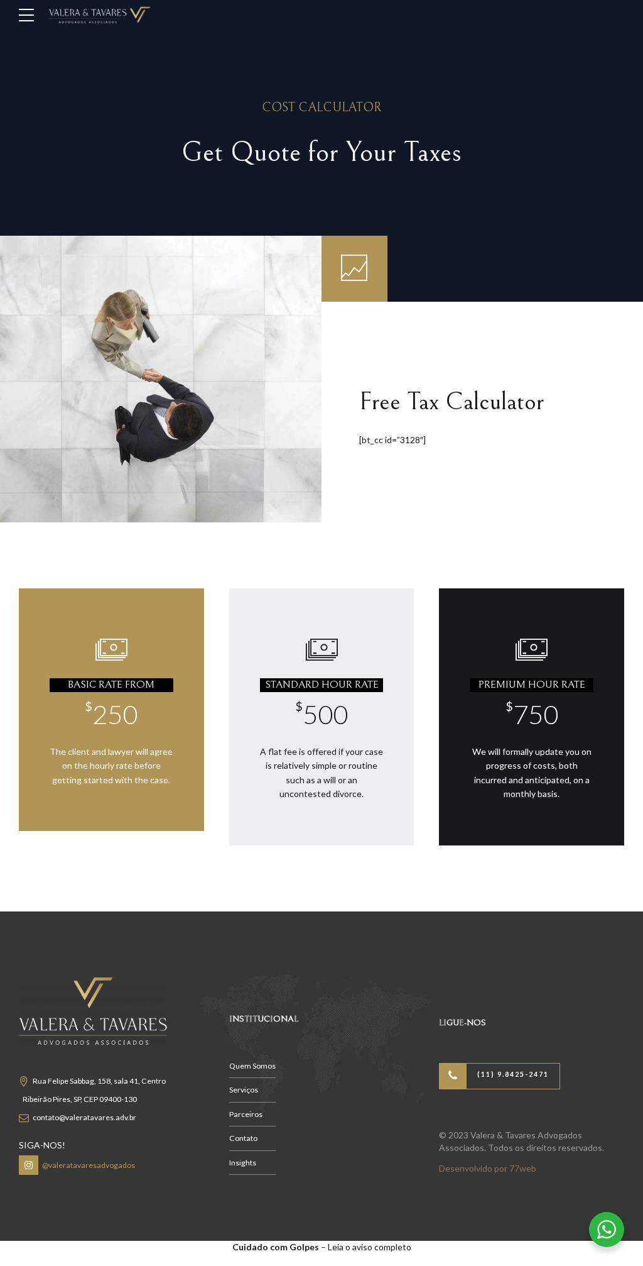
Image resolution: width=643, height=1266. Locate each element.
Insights (242, 1162)
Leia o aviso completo (369, 1246)
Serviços (243, 1089)
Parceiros (245, 1114)
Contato (243, 1138)
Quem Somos (252, 1066)
